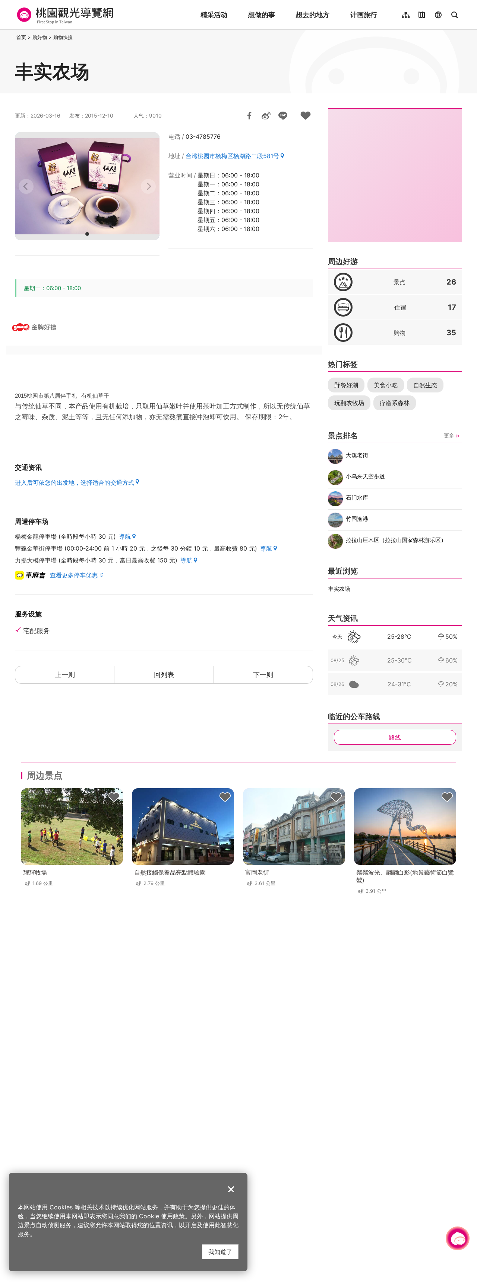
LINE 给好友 (282, 115)
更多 (449, 435)
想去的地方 (312, 15)
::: (12, 37)
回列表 (164, 675)
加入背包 (305, 115)
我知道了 (220, 1251)
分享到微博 (266, 115)
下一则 (263, 675)
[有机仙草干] (87, 186)
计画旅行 (363, 15)
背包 (114, 797)
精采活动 (213, 15)
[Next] (148, 186)
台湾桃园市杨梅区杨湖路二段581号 (232, 156)
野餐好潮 (346, 385)
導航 (125, 536)
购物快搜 (63, 37)
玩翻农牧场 (349, 403)
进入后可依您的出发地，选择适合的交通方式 (74, 482)
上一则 (65, 675)
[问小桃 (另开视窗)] (458, 1238)
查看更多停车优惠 (74, 575)
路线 (395, 737)
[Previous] (26, 186)
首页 (21, 37)
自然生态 (425, 385)
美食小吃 (386, 385)
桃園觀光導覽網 (64, 15)
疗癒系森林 (395, 403)
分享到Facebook (249, 115)
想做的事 (261, 15)
